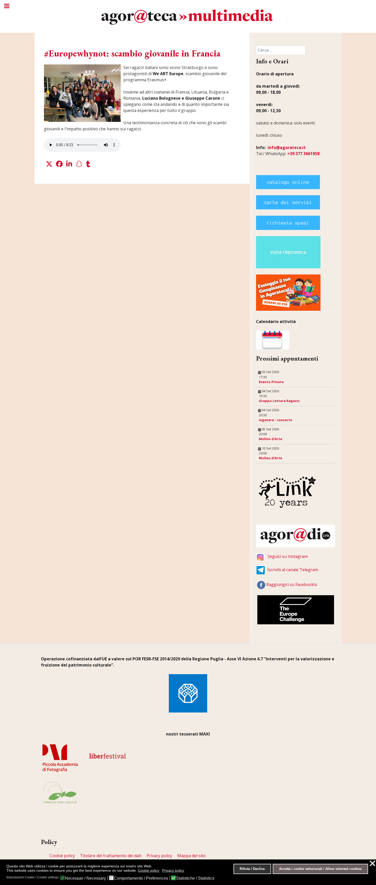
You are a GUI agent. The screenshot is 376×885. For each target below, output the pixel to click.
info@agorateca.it (287, 147)
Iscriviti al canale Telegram (292, 569)
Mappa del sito (191, 855)
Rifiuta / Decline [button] (252, 869)
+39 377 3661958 (303, 153)
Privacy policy (159, 855)
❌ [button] (372, 863)
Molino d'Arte (270, 438)
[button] (49, 164)
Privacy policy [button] (173, 870)
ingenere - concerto (275, 420)
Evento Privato (271, 382)
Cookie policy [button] (148, 870)
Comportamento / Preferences (141, 878)
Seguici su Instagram (288, 556)
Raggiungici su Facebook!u (291, 584)
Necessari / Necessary (85, 878)
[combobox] (280, 50)
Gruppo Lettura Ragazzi (279, 400)
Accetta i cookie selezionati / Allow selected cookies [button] (320, 869)
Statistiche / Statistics (195, 878)
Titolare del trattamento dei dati (110, 855)
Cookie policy (62, 855)
